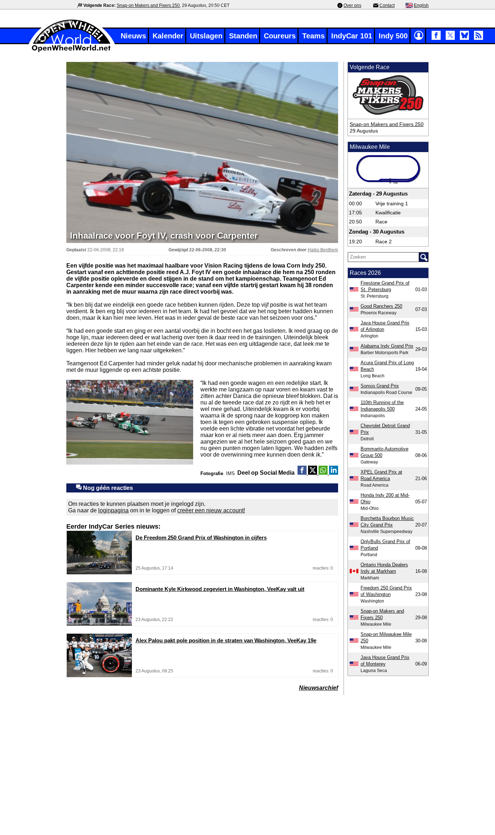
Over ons (352, 5)
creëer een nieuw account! (211, 510)
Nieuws (133, 36)
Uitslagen (206, 36)
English (421, 5)
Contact (387, 5)
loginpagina (113, 510)
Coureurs (280, 36)
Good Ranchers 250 (381, 306)
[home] (71, 51)
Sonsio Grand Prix (380, 386)
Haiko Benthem (323, 249)
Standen (243, 36)
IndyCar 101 (351, 36)
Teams (313, 36)
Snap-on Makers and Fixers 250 (148, 5)
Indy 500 (393, 36)
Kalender (168, 36)
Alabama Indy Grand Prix (387, 346)
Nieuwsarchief (318, 688)
